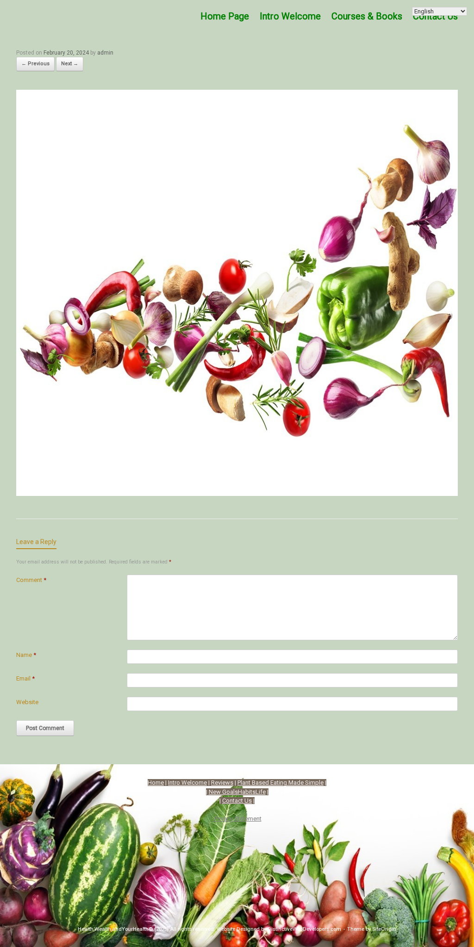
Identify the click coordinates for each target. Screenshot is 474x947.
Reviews (222, 782)
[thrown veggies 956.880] (237, 492)
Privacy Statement (237, 818)
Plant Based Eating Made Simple (280, 782)
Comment (31, 579)
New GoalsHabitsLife (237, 791)
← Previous (35, 64)
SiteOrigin (384, 929)
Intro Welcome (290, 16)
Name (26, 654)
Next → (69, 64)
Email (25, 678)
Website (27, 702)
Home (156, 782)
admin (105, 53)
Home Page (224, 16)
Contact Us (237, 800)
